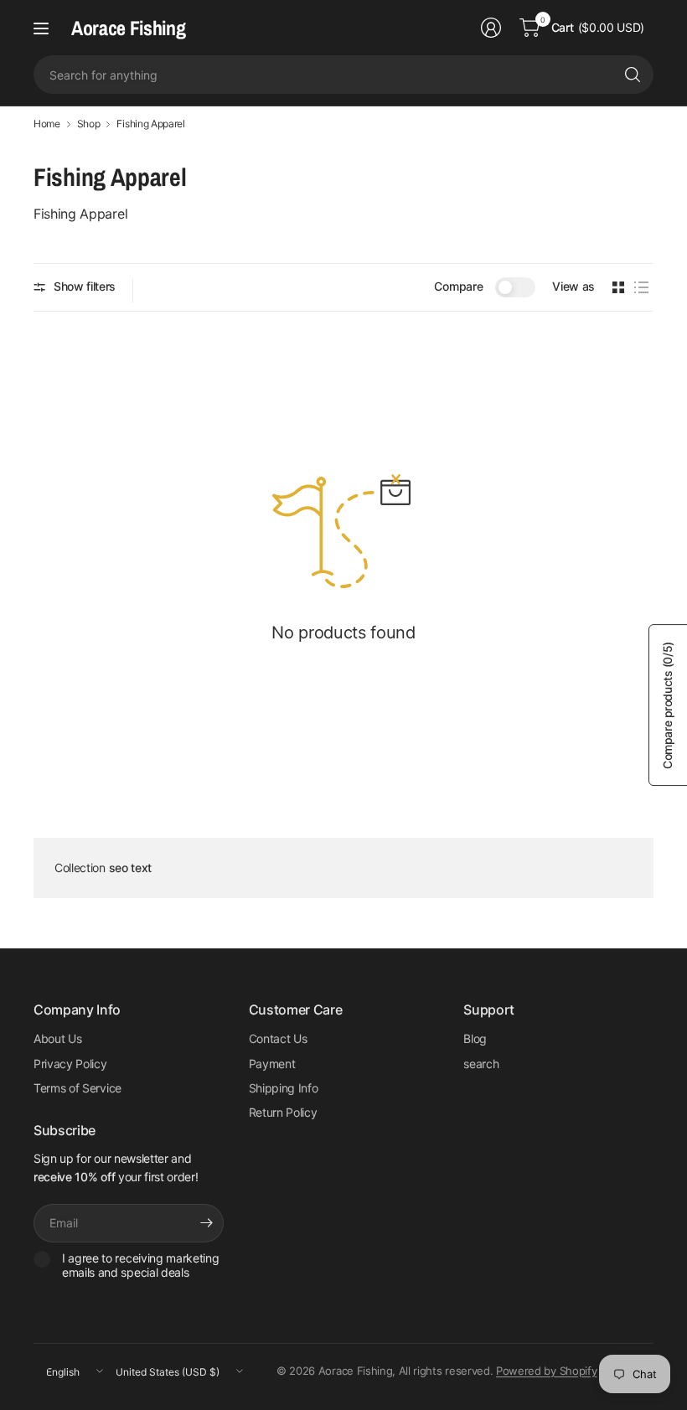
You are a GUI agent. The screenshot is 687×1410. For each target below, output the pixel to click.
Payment (272, 1063)
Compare (458, 286)
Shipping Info (283, 1088)
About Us (57, 1038)
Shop (89, 124)
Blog (475, 1038)
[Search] (632, 74)
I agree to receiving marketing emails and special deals (140, 1265)
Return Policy (283, 1112)
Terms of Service (77, 1088)
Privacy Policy (70, 1063)
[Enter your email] (207, 1223)
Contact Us (278, 1038)
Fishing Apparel (150, 124)
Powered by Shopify (546, 1370)
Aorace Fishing (128, 28)
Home (47, 124)
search (480, 1063)
